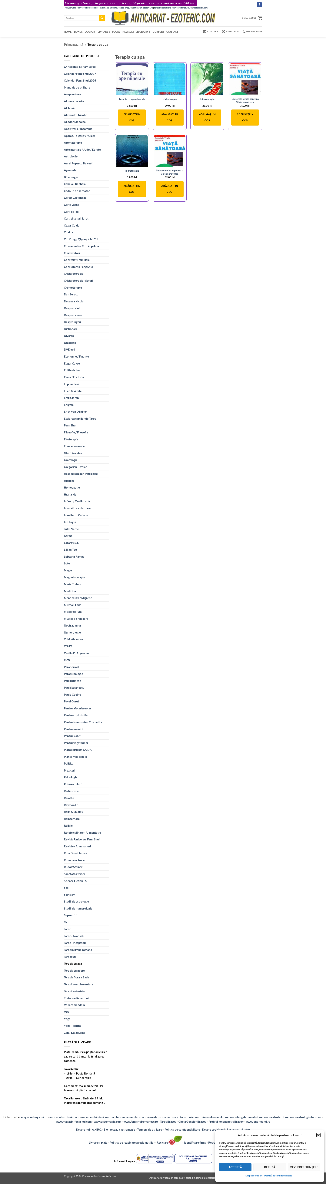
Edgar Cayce (72, 363)
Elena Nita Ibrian (74, 377)
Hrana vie (70, 494)
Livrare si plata (98, 1142)
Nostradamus (73, 625)
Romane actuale (74, 860)
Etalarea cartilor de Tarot (80, 418)
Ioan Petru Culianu (76, 515)
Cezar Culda (71, 225)
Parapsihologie (73, 673)
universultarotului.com (183, 1117)
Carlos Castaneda (75, 197)
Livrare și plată (109, 31)
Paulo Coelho (72, 694)
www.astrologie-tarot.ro (305, 1117)
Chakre (68, 232)
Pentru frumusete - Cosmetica (83, 722)
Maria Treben (72, 584)
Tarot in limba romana (78, 949)
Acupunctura (72, 94)
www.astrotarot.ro (276, 1117)
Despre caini (72, 308)
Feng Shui (70, 425)
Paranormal (71, 667)
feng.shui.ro (70, 7)
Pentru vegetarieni (76, 743)
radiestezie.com (200, 7)
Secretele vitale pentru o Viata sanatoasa (245, 100)
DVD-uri (69, 349)
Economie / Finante (76, 356)
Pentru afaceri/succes (77, 708)
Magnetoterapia (74, 577)
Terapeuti (70, 956)
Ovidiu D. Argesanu (76, 653)
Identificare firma (195, 1142)
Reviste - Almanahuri (77, 846)
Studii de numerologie (78, 908)
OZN (67, 660)
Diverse (69, 335)
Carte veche (71, 204)
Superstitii (70, 915)
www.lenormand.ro (258, 1121)
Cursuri (158, 31)
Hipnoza (69, 480)
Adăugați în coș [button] (132, 117)
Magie (68, 570)
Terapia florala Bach (76, 977)
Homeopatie (72, 487)
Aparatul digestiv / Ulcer (79, 135)
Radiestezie (71, 791)
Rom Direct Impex (75, 853)
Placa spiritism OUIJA (78, 749)
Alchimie (69, 108)
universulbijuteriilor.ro (88, 7)
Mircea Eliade (72, 605)
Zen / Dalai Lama (74, 1032)
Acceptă (235, 1167)
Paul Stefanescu (74, 687)
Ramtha (69, 798)
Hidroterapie (170, 99)
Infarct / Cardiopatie (77, 501)
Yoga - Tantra (72, 1025)
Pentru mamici (73, 729)
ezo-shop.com (157, 1117)
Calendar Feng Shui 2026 (80, 80)
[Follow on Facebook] (259, 4)
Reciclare (162, 1142)
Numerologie (72, 632)
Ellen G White (73, 391)
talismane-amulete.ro (110, 7)
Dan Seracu (71, 294)
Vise (67, 1012)
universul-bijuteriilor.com (97, 1117)
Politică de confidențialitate (278, 1175)
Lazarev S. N (71, 542)
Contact (172, 31)
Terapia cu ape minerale (132, 99)
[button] (318, 1135)
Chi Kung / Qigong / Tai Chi (81, 239)
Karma (68, 535)
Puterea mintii (73, 784)
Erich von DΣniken (76, 411)
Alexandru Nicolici (76, 115)
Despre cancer (73, 315)
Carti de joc (71, 211)
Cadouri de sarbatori (77, 191)
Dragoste (70, 342)
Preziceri (69, 770)
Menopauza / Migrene (78, 598)
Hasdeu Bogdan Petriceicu (81, 473)
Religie (68, 825)
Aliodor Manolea (75, 121)
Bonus (78, 31)
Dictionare (71, 329)
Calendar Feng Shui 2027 (80, 73)
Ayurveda (70, 170)
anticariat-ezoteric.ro (143, 7)
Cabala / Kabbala (75, 184)
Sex (66, 887)
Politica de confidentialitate (182, 1129)
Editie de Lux (72, 370)
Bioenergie (71, 177)
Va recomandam (74, 1005)
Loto (67, 563)
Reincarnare (72, 818)
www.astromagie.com (107, 1121)
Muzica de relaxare (76, 618)
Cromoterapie (73, 287)
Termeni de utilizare (149, 1129)
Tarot (67, 929)
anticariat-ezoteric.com (64, 1117)
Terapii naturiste (74, 991)
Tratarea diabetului (76, 998)
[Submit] (102, 18)
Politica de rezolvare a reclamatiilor (132, 1142)
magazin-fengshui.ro (34, 1117)
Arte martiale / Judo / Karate (82, 149)
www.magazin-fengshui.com (74, 1121)
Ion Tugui (70, 522)
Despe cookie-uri (253, 1175)
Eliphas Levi (71, 384)
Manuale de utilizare (77, 87)
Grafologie (71, 460)
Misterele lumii (73, 611)
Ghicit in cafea (73, 453)
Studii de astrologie (76, 901)
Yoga (67, 1019)
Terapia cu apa (73, 963)
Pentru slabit (72, 736)
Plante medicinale (75, 756)
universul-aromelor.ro (214, 1117)
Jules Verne (71, 529)
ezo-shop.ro (126, 7)
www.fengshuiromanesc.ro (141, 1121)
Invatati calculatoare (77, 508)
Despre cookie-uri (213, 1129)
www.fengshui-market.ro (246, 1117)
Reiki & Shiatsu (73, 811)
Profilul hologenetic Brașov (226, 1121)
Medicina (70, 591)
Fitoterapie (71, 439)
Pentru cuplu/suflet (76, 715)
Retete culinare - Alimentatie (82, 832)
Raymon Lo (71, 805)
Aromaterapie (73, 142)
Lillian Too (70, 549)
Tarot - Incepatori (75, 942)
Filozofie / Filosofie (76, 432)
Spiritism (69, 894)
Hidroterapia (207, 99)
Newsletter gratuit (136, 31)
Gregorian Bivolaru (76, 467)
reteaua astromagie (122, 1129)
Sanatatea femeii (74, 874)
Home (68, 31)
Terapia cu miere (74, 970)
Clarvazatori (72, 253)
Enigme (69, 404)
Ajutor (90, 31)
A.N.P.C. (96, 1129)
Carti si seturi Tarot (76, 218)
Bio (106, 1129)
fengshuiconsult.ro (162, 7)
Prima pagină (73, 44)
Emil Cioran (71, 397)
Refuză (269, 1167)
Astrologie (71, 156)
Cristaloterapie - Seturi (78, 280)
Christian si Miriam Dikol (80, 66)
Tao (66, 922)
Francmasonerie (74, 446)
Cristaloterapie (73, 273)
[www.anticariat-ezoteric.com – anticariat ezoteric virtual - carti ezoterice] (163, 18)
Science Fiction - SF (76, 881)
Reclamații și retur (238, 1129)
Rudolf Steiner (73, 867)
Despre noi (83, 1129)
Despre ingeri (72, 322)
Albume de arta (74, 101)
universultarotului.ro (182, 7)
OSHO (68, 646)
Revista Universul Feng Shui (82, 839)
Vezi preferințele (304, 1167)
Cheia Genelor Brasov (192, 1121)
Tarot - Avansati (74, 936)
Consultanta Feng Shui (78, 266)
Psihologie (70, 777)
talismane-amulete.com (131, 1117)
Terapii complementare (78, 984)
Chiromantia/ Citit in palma (81, 246)
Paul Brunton (72, 680)
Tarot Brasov (168, 1121)
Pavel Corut (71, 701)
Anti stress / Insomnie (78, 128)
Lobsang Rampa (74, 556)
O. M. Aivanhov (74, 639)
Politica (69, 763)
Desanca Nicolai (74, 301)
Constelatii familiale (77, 259)
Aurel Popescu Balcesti (78, 163)
